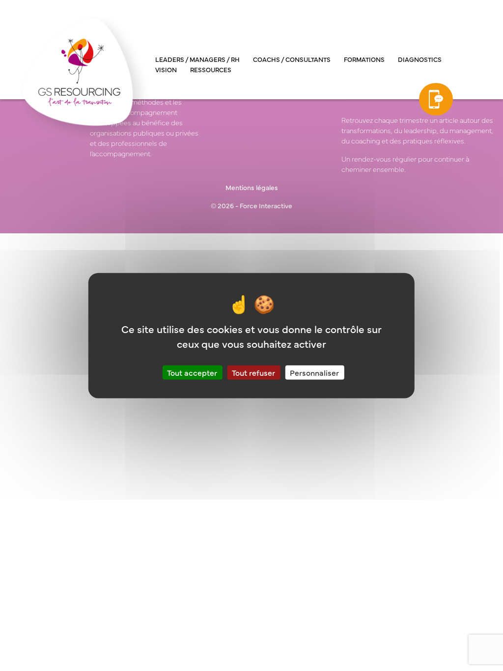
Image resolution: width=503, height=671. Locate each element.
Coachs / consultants (292, 59)
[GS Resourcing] (85, 78)
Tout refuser (253, 371)
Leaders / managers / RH (197, 59)
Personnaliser (314, 371)
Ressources (210, 69)
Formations (364, 59)
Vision (166, 69)
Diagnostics (420, 59)
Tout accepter (192, 371)
